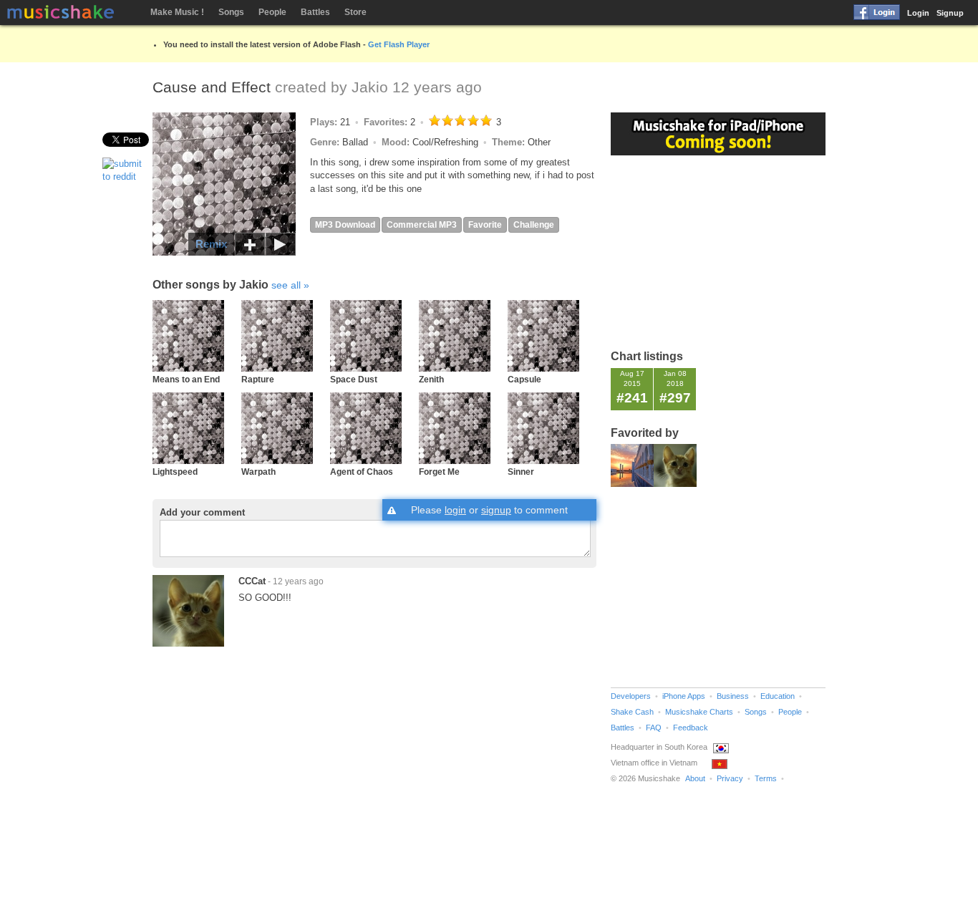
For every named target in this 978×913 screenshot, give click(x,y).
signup (496, 510)
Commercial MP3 (422, 225)
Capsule (524, 379)
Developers (631, 696)
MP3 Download (345, 225)
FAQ (654, 727)
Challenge (533, 225)
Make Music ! (177, 12)
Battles (315, 12)
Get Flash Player (399, 44)
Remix (211, 244)
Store (355, 12)
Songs (231, 12)
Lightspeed (175, 471)
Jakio (370, 87)
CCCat (252, 581)
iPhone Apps (683, 696)
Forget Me (439, 471)
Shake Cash (632, 711)
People (272, 12)
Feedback (690, 727)
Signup (950, 13)
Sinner (521, 471)
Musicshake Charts (699, 711)
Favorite (485, 225)
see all (286, 285)
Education (777, 696)
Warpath (258, 471)
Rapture (257, 379)
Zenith (431, 379)
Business (733, 696)
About (695, 778)
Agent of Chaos (361, 471)
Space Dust (353, 379)
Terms (766, 778)
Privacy (730, 778)
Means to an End (186, 379)
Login (918, 13)
